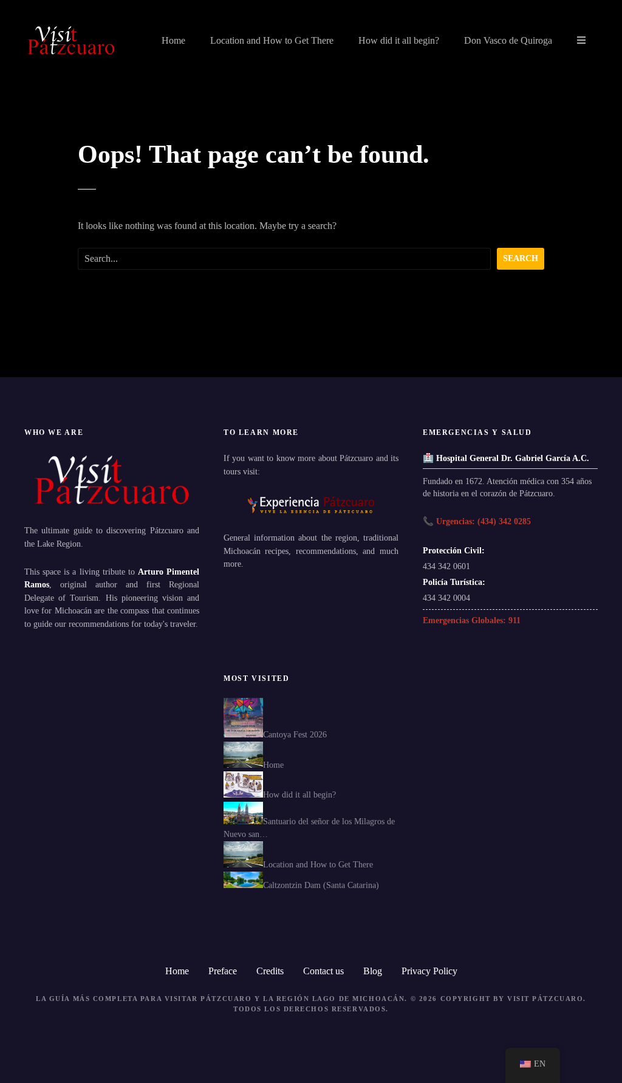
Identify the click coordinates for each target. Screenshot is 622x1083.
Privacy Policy (429, 971)
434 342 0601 (446, 566)
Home (173, 40)
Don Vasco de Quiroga (508, 40)
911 (514, 620)
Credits (270, 971)
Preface (222, 971)
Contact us (323, 971)
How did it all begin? (398, 40)
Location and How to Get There (271, 40)
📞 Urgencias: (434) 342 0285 (477, 521)
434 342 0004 (446, 598)
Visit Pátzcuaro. (546, 998)
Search (520, 258)
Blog (372, 971)
